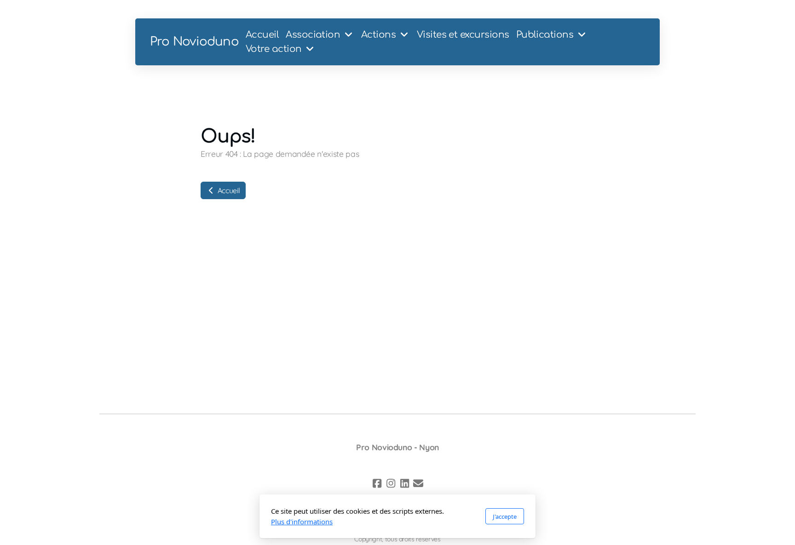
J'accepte (505, 516)
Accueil (228, 190)
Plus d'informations (302, 521)
